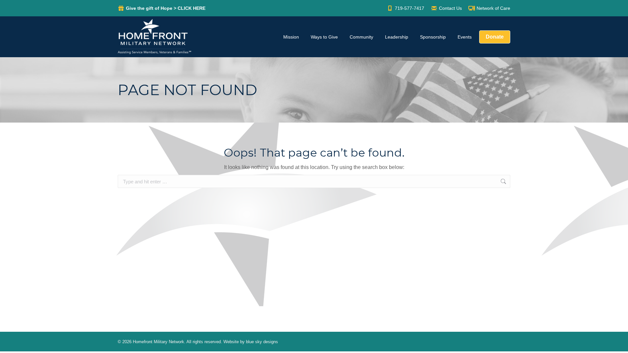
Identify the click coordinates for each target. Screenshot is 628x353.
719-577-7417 (409, 8)
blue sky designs (262, 341)
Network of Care (493, 8)
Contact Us (450, 8)
